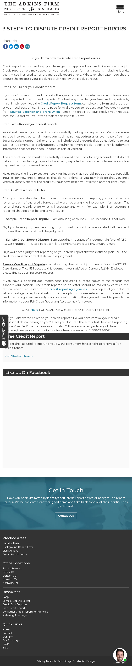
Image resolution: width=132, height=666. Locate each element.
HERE (34, 309)
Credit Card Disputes (15, 604)
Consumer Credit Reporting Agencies (25, 611)
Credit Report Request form (61, 103)
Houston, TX (10, 579)
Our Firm (8, 636)
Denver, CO (9, 575)
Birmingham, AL (12, 568)
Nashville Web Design (59, 661)
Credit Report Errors (15, 554)
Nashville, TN (10, 583)
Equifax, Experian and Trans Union (35, 111)
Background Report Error (18, 547)
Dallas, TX (8, 572)
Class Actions (10, 550)
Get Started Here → (19, 356)
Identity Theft (11, 543)
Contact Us (66, 515)
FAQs (6, 597)
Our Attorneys (11, 640)
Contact (7, 633)
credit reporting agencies (68, 289)
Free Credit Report (14, 608)
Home (6, 629)
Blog (5, 647)
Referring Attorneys (14, 615)
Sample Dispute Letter (16, 600)
